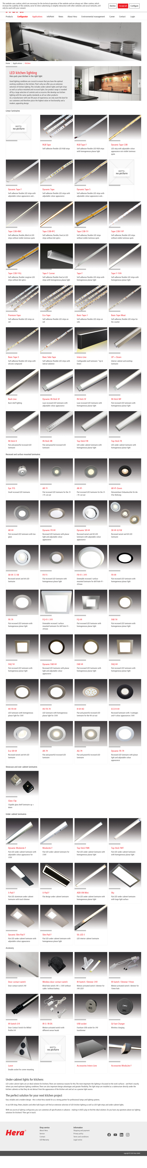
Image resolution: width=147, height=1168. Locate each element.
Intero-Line (81, 357)
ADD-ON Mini (83, 893)
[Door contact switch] (22, 965)
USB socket (81, 1024)
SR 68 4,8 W (116, 530)
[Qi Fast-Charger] (125, 1007)
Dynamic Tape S (83, 189)
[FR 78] (22, 602)
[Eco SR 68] (22, 734)
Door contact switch (17, 982)
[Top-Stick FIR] (91, 424)
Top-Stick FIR (82, 441)
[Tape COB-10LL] (22, 256)
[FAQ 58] (22, 647)
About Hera (44, 1131)
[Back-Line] (22, 382)
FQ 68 (79, 620)
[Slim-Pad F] (56, 917)
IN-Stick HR (47, 441)
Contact (42, 1137)
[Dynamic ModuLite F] (22, 831)
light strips (63, 87)
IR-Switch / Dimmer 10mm (122, 982)
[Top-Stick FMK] (91, 831)
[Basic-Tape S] (22, 340)
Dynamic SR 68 (83, 530)
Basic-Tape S (13, 357)
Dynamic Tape (48, 189)
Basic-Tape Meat (118, 315)
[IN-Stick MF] (125, 382)
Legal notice (78, 1140)
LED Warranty (44, 1140)
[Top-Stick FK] (125, 424)
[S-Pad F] (22, 875)
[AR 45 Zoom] (125, 471)
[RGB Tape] (56, 128)
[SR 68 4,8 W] (125, 513)
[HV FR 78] (56, 692)
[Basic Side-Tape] (56, 340)
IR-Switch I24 (14, 1024)
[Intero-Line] (91, 340)
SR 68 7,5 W (13, 575)
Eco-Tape (46, 315)
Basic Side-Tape (49, 357)
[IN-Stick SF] (91, 382)
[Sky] (125, 875)
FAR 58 (114, 620)
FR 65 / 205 (82, 575)
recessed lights (39, 90)
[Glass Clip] (22, 784)
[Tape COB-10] (91, 214)
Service (42, 1134)
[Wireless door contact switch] (56, 965)
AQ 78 (79, 751)
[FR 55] (56, 558)
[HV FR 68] (22, 692)
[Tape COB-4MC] (22, 214)
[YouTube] (115, 1134)
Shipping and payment (82, 1131)
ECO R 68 (115, 709)
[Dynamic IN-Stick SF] (56, 382)
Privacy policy (78, 1134)
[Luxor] (22, 1048)
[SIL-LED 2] (91, 917)
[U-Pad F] (56, 875)
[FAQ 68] (125, 647)
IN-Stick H (12, 441)
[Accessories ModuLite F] (125, 1048)
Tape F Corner (48, 273)
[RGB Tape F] (91, 128)
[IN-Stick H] (22, 424)
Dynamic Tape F (15, 189)
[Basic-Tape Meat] (125, 298)
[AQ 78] (91, 734)
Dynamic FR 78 (117, 751)
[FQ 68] (91, 602)
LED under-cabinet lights (15, 1084)
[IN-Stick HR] (56, 424)
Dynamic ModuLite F (17, 848)
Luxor (10, 1066)
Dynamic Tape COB (119, 145)
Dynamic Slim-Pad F (16, 935)
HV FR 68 (12, 709)
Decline (113, 6)
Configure (134, 6)
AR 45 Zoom (116, 488)
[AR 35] (56, 471)
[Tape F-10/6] (125, 256)
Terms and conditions (81, 1137)
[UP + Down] (125, 340)
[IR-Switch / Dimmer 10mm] (125, 965)
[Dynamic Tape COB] (125, 128)
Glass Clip (12, 801)
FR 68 (113, 575)
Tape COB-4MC (15, 231)
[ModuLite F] (56, 831)
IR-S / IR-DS (47, 1024)
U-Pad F (45, 893)
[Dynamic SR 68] (91, 513)
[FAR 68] (91, 647)
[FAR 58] (125, 602)
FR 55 (45, 575)
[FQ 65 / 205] (56, 602)
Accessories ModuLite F (121, 1066)
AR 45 (79, 488)
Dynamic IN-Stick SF (51, 399)
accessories (42, 92)
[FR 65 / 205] (91, 558)
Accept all (123, 6)
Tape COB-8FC (48, 231)
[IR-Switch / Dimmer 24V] (91, 965)
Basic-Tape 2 (82, 315)
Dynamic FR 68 (48, 530)
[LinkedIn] (121, 1134)
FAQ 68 (114, 664)
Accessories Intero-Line (87, 1066)
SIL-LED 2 (81, 935)
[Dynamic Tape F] (22, 172)
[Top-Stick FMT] (125, 831)
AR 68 (10, 530)
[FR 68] (125, 558)
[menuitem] (11, 17)
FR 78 (10, 620)
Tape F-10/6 (116, 273)
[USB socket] (91, 1007)
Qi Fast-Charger (118, 1024)
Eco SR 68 (12, 751)
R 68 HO (80, 709)
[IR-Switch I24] (22, 1007)
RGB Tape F (82, 145)
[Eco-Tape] (56, 298)
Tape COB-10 (82, 231)
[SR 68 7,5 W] (22, 558)
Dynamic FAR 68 (49, 664)
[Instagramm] (127, 1134)
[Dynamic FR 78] (125, 734)
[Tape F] (91, 256)
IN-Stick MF (116, 399)
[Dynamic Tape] (56, 172)
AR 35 (45, 488)
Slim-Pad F (47, 935)
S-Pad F (11, 893)
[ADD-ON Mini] (91, 875)
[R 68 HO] (91, 692)
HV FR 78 (46, 709)
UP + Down (116, 357)
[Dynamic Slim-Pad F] (22, 917)
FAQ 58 (11, 664)
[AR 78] (56, 734)
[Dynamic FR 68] (56, 513)
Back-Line (12, 399)
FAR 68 (80, 664)
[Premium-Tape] (22, 298)
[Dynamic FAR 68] (56, 647)
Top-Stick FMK (83, 848)
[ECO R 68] (125, 692)
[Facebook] (109, 1134)
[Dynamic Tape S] (91, 172)
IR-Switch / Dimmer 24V (87, 982)
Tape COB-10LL (14, 273)
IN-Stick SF (81, 399)
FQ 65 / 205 (47, 620)
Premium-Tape (14, 315)
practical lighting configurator (23, 1110)
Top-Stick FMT (117, 848)
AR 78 (45, 751)
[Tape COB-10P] (125, 214)
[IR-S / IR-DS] (56, 1007)
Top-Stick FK (116, 441)
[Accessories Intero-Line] (91, 1048)
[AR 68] (22, 513)
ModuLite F (47, 848)
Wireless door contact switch (55, 982)
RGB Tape (46, 145)
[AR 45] (91, 471)
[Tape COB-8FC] (56, 214)
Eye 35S (11, 488)
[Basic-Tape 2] (91, 298)
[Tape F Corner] (56, 256)
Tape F (80, 273)
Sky (112, 893)
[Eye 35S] (22, 471)
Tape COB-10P (117, 231)
